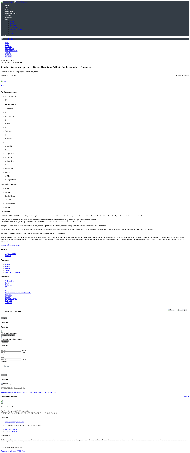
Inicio (7, 5)
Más (6, 19)
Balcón (7, 264)
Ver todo (186, 396)
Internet (8, 256)
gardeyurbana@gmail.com (14, 422)
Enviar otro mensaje (8, 335)
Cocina (7, 266)
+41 (2, 85)
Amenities (8, 303)
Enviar (4, 375)
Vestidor (8, 270)
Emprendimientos (11, 13)
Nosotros (8, 9)
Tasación (8, 15)
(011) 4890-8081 (11, 429)
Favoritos (8, 57)
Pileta (7, 291)
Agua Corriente (10, 254)
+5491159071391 (11, 431)
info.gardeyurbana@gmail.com (11, 392)
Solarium (8, 285)
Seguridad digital (11, 299)
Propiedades (9, 11)
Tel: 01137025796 (29, 392)
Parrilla (7, 283)
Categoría (8, 301)
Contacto (8, 17)
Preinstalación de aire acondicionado (18, 293)
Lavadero (8, 268)
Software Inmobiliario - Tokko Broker (14, 451)
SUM (7, 287)
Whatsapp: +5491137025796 (46, 392)
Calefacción (9, 281)
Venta (7, 7)
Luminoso (8, 295)
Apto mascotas (10, 289)
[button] (10, 245)
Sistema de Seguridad (12, 272)
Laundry (8, 297)
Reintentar (5, 341)
